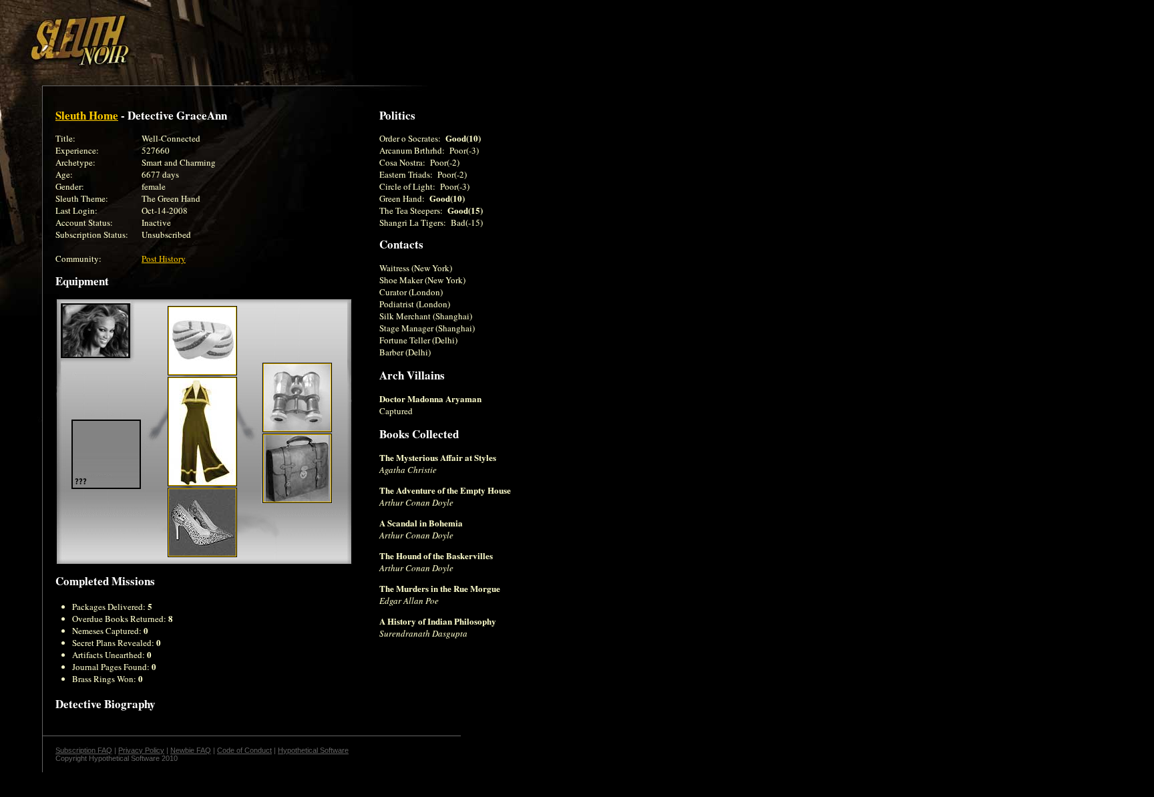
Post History (164, 259)
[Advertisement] (231, 35)
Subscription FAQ (83, 750)
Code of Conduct (244, 750)
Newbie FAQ (190, 750)
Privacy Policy (141, 750)
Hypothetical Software (313, 750)
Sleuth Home (86, 115)
